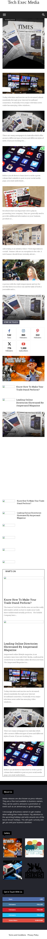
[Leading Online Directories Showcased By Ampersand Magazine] (9, 403)
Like (9, 329)
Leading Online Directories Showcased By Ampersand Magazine (30, 402)
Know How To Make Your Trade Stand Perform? (29, 388)
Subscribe (23, 343)
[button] (4, 14)
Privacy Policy (33, 935)
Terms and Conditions (17, 935)
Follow (23, 329)
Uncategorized (10, 19)
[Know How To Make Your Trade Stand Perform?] (9, 389)
